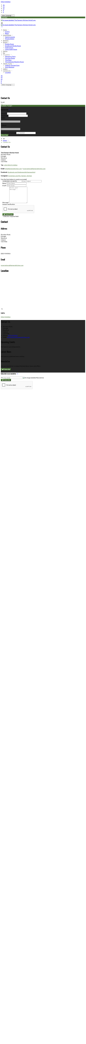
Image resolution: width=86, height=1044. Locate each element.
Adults (3, 118)
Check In (4, 113)
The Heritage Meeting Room (14, 62)
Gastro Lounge (10, 37)
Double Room (9, 44)
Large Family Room (11, 49)
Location (8, 72)
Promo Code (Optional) (8, 133)
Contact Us (7, 71)
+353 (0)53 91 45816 (10, 165)
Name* (4, 183)
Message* (5, 202)
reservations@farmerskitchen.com (34, 169)
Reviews (5, 40)
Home (5, 30)
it (3, 12)
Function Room (10, 58)
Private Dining (9, 39)
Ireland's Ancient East (12, 65)
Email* (4, 185)
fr (3, 10)
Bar (4, 53)
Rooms (5, 42)
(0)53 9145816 (5, 2)
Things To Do (7, 63)
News (7, 33)
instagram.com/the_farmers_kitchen (20, 176)
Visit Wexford (9, 67)
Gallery (5, 69)
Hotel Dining (7, 35)
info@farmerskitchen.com (13, 169)
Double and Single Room (13, 46)
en (4, 7)
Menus (5, 51)
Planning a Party (10, 56)
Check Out (4, 116)
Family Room (9, 47)
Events (7, 31)
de (4, 5)
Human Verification (8, 204)
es (4, 8)
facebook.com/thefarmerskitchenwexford (21, 172)
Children (3, 125)
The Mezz (8, 60)
